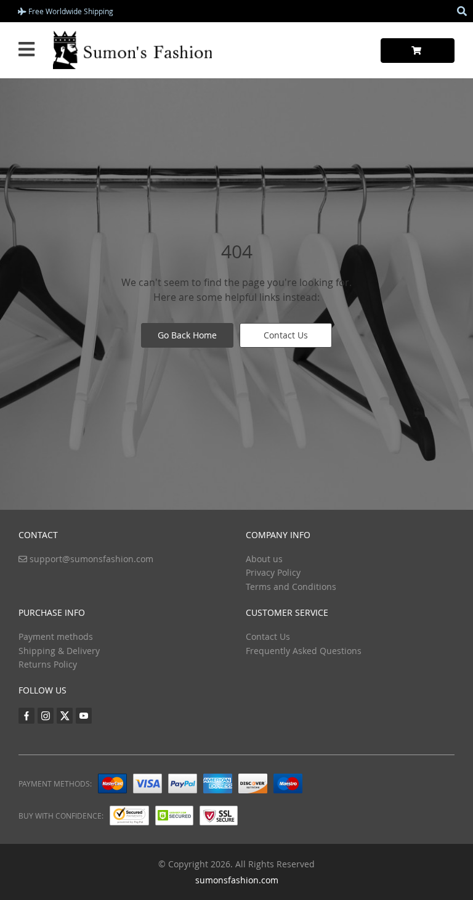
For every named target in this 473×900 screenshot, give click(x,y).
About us (264, 559)
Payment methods (55, 636)
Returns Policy (47, 664)
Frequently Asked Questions (304, 651)
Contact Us (286, 335)
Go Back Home (187, 335)
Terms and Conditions (291, 586)
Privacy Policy (273, 572)
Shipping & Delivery (59, 651)
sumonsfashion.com (236, 880)
